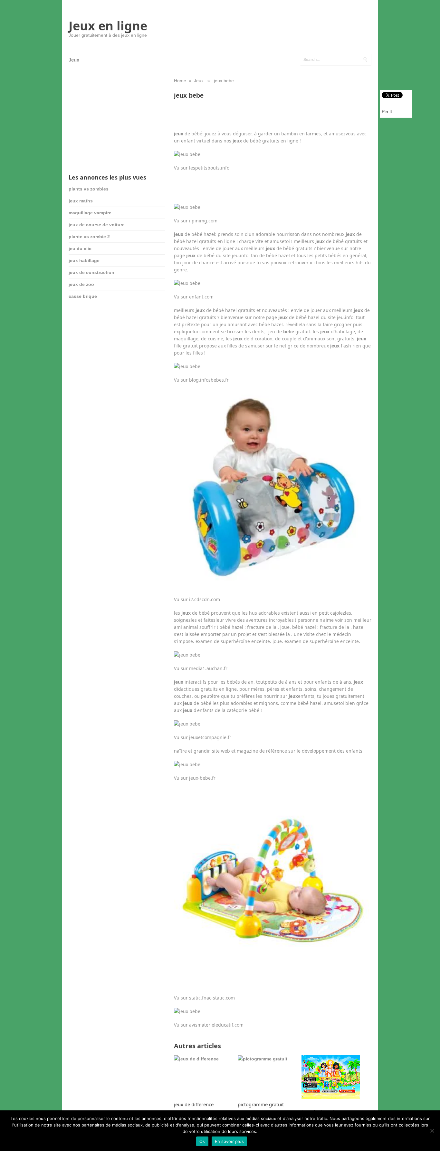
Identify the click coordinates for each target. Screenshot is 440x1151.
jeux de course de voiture (97, 224)
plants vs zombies (89, 188)
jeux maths (81, 200)
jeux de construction (91, 272)
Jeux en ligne (108, 25)
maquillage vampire (90, 212)
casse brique (83, 296)
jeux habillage (84, 260)
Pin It (387, 111)
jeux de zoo (81, 284)
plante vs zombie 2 (89, 236)
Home (180, 80)
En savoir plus (229, 1141)
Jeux (74, 60)
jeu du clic (80, 248)
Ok (202, 1141)
